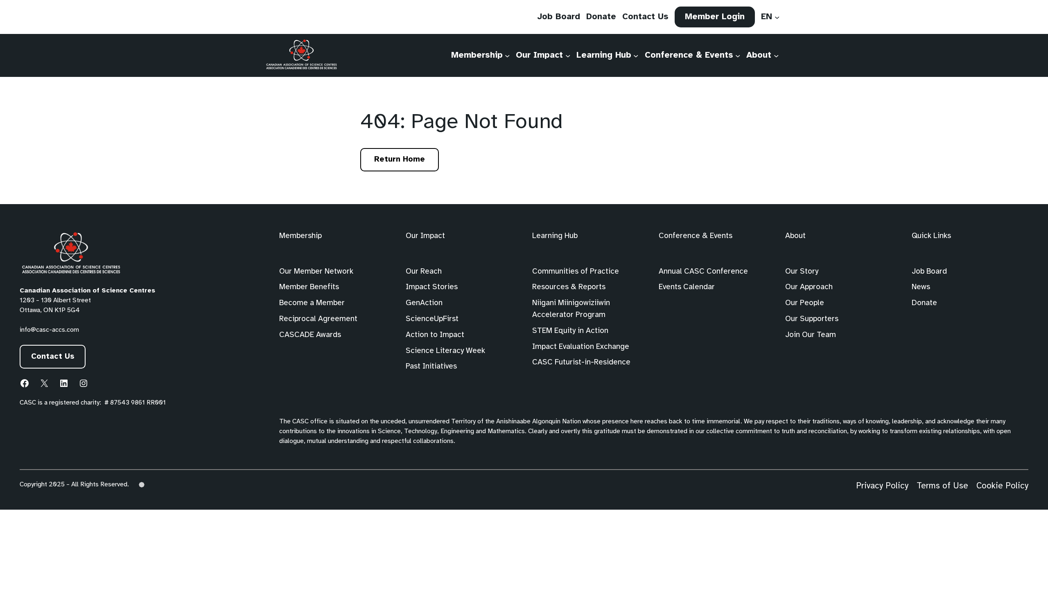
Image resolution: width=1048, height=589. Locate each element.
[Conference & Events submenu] (737, 55)
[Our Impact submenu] (567, 55)
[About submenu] (776, 55)
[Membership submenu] (507, 55)
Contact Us (53, 357)
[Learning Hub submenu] (635, 55)
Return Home (399, 159)
